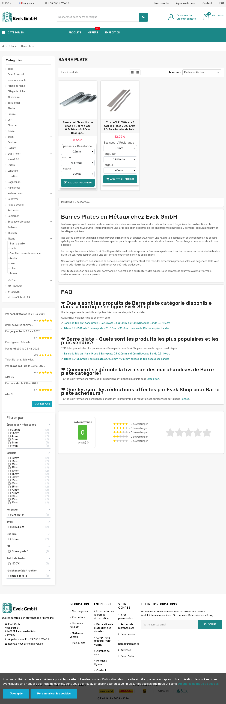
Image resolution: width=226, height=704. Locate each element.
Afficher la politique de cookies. (198, 683)
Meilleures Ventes (194, 72)
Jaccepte (16, 693)
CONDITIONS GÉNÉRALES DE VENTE (102, 641)
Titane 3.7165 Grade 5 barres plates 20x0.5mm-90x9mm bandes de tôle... (120, 126)
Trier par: (175, 72)
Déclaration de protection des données (103, 628)
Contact (207, 3)
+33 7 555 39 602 (56, 3)
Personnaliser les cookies (54, 693)
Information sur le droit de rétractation (104, 615)
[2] (42, 320)
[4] (48, 320)
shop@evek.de (34, 643)
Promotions (78, 617)
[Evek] (19, 16)
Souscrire (209, 624)
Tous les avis (41, 403)
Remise (185, 398)
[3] (45, 320)
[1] (40, 320)
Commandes (128, 634)
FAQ (221, 3)
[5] (50, 320)
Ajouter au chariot (78, 182)
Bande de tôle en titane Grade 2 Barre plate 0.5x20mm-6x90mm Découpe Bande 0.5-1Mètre (117, 323)
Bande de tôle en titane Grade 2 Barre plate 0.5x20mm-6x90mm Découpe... (78, 128)
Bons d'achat (128, 656)
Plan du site (78, 643)
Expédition (153, 378)
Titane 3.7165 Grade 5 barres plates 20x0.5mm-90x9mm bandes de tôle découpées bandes (116, 328)
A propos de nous (185, 3)
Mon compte (161, 3)
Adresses (126, 650)
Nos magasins (80, 611)
